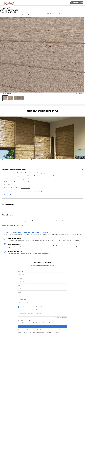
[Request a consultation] (42, 326)
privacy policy (64, 330)
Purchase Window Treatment (28, 323)
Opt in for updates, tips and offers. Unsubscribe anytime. (35, 307)
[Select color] (5, 98)
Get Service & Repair (47, 323)
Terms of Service (53, 332)
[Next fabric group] (82, 93)
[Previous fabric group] (74, 93)
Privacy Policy (44, 332)
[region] (42, 55)
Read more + (8, 194)
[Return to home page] (9, 2)
